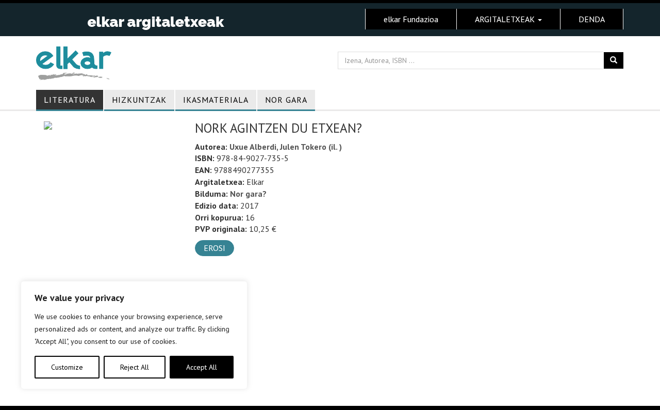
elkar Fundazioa (411, 19)
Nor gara (286, 99)
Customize (67, 367)
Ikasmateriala (216, 99)
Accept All (201, 367)
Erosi (214, 248)
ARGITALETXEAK (506, 19)
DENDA (592, 19)
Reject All (134, 367)
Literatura (69, 99)
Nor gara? (248, 193)
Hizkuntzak (139, 99)
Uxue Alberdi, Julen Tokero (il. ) (285, 146)
